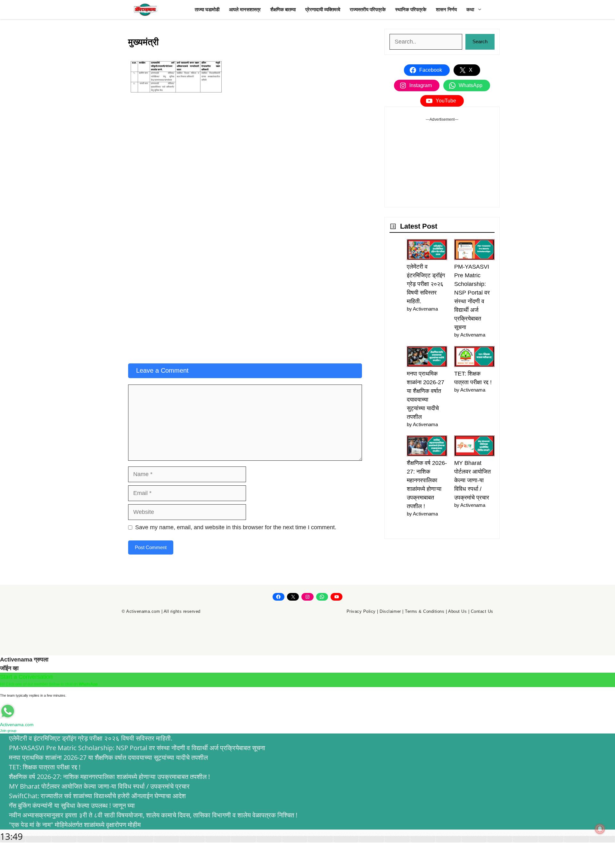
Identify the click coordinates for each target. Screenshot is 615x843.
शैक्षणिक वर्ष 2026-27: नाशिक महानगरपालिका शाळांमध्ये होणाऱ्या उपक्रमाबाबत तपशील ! (109, 776)
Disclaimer (390, 611)
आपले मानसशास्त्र (245, 9)
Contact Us (482, 611)
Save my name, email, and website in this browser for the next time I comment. (235, 527)
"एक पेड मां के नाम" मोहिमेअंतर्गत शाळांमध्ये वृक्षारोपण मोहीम (75, 824)
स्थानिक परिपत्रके (410, 9)
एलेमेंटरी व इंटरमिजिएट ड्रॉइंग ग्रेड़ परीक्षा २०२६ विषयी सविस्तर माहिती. (426, 283)
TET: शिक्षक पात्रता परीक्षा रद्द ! (44, 767)
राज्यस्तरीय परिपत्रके (368, 9)
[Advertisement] (245, 147)
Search (480, 41)
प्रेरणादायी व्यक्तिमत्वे (322, 9)
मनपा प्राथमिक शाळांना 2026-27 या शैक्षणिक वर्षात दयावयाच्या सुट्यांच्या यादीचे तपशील (108, 757)
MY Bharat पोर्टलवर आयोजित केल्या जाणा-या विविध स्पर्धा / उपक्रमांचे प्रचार (472, 480)
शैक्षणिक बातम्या (283, 9)
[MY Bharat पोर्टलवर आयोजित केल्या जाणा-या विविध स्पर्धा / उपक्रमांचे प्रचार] (474, 447)
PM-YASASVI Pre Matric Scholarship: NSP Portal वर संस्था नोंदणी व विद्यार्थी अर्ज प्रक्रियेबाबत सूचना (137, 747)
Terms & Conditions (424, 611)
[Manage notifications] (600, 829)
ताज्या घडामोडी (207, 9)
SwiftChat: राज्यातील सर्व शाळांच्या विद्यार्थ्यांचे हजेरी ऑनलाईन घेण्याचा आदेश (97, 795)
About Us (457, 611)
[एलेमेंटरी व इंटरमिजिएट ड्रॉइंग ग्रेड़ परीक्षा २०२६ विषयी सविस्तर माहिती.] (427, 251)
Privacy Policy (361, 611)
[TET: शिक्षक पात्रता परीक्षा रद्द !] (474, 357)
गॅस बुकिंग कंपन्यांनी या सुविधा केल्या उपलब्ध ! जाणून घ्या (72, 805)
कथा (470, 9)
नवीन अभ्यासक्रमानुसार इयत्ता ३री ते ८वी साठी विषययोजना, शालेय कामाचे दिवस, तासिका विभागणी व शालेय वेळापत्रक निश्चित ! (153, 815)
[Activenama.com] (145, 9)
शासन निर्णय (446, 9)
